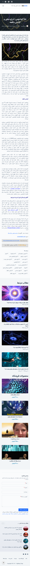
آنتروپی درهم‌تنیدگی (22, 253)
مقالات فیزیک (4, 26)
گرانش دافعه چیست (22, 273)
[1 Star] (25, 245)
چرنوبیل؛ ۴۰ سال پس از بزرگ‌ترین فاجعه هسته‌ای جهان (13, 528)
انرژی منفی (17, 259)
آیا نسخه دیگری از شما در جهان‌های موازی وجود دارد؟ (16, 369)
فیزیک (13, 26)
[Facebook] (11, 1)
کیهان (25, 270)
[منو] (3, 5)
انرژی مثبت (24, 259)
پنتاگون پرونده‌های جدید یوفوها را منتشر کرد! (12, 547)
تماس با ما (10, 558)
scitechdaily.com (21, 236)
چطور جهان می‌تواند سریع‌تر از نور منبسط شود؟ (17, 302)
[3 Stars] (22, 245)
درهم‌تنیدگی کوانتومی (11, 265)
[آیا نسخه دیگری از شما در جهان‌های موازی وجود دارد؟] (15, 359)
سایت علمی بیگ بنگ (16, 6)
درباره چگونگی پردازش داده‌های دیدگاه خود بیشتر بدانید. (15, 514)
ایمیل (25, 487)
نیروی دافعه (13, 273)
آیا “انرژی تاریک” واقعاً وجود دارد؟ (20, 347)
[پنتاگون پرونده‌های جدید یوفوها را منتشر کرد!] (25, 547)
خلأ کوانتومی (17, 262)
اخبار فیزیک (13, 253)
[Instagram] (5, 1)
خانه (26, 558)
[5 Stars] (19, 245)
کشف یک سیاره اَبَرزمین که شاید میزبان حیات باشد (12, 534)
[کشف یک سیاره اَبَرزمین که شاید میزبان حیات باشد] (25, 534)
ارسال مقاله (5, 558)
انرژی (6, 253)
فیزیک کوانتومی (18, 268)
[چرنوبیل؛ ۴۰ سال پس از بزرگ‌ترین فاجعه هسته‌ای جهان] (25, 528)
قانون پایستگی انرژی (7, 268)
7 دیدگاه (20, 371)
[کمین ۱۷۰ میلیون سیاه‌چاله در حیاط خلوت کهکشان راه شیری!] (15, 314)
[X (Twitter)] (8, 1)
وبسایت (25, 492)
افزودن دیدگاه (23, 497)
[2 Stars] (23, 245)
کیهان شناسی (18, 270)
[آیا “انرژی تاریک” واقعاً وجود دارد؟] (15, 338)
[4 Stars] (20, 245)
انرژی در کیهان (24, 256)
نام (26, 483)
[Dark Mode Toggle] (3, 562)
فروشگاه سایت (21, 558)
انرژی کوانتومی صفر (13, 256)
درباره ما (15, 558)
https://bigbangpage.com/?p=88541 (11, 240)
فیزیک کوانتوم (9, 26)
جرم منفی (24, 262)
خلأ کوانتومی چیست (22, 265)
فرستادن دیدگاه (23, 509)
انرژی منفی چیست (8, 259)
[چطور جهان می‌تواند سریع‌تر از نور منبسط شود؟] (15, 293)
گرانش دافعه (10, 270)
